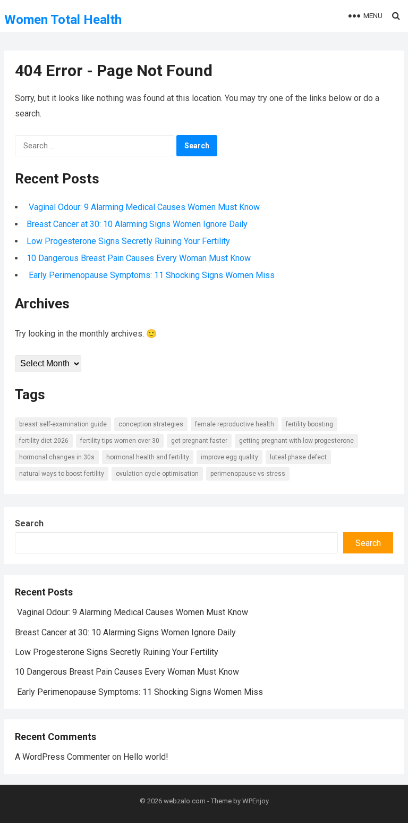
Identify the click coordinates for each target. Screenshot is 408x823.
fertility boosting (309, 424)
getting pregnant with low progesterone (296, 440)
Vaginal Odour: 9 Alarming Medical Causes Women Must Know (143, 207)
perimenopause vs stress (247, 473)
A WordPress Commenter (62, 757)
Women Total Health (63, 19)
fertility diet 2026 (44, 440)
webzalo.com (185, 801)
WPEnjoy (255, 801)
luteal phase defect (298, 457)
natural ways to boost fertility (61, 473)
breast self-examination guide (63, 424)
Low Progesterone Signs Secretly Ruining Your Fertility (128, 241)
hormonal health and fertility (147, 457)
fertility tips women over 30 (119, 440)
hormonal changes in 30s (57, 457)
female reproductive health (234, 424)
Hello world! (145, 757)
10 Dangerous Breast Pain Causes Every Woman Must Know (139, 258)
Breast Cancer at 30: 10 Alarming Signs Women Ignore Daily (137, 224)
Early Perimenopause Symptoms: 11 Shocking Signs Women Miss (151, 275)
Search (29, 523)
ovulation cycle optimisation (157, 473)
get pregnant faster (199, 440)
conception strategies (150, 424)
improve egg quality (229, 457)
